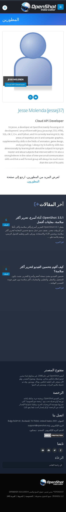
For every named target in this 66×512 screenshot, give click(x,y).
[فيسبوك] (60, 450)
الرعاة (59, 457)
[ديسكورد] (48, 450)
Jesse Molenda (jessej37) (41, 110)
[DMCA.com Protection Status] (54, 435)
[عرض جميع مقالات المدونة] (36, 204)
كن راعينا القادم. (55, 465)
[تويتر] (54, 450)
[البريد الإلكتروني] (35, 97)
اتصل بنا (58, 415)
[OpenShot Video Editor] (38, 6)
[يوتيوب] (42, 450)
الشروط (20, 496)
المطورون (33, 181)
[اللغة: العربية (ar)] (4, 7)
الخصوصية (29, 496)
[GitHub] (30, 97)
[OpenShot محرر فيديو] (51, 482)
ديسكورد (32, 430)
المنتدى (41, 430)
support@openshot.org (39, 425)
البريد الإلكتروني (51, 430)
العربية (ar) (11, 496)
